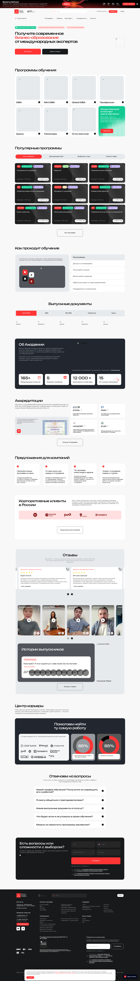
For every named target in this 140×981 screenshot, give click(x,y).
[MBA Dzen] (23, 928)
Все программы (70, 233)
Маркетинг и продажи (46, 929)
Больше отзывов (70, 686)
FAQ (83, 922)
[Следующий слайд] (72, 594)
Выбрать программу (129, 3)
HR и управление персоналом (48, 931)
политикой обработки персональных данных (95, 869)
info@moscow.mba (102, 11)
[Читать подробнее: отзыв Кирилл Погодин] (25, 586)
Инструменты (86, 920)
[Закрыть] (137, 4)
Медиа (84, 918)
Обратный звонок (23, 924)
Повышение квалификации (68, 907)
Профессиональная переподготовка (66, 905)
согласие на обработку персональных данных (90, 870)
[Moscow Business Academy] (19, 11)
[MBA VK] (18, 928)
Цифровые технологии (46, 920)
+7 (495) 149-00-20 (22, 919)
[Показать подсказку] (49, 313)
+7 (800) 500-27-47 (22, 915)
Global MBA (43, 910)
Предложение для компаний (70, 530)
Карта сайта (120, 972)
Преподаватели (86, 909)
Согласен (30, 977)
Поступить (28, 51)
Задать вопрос (55, 51)
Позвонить (113, 11)
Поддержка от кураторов (84, 289)
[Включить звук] (38, 633)
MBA (41, 906)
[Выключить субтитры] (35, 633)
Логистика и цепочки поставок (69, 918)
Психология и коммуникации (48, 924)
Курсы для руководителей (68, 909)
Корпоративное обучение (68, 911)
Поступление (79, 257)
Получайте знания (81, 270)
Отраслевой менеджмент (47, 925)
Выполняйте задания (82, 276)
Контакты (93, 18)
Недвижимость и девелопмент (70, 920)
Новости (106, 906)
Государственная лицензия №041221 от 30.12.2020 (54, 937)
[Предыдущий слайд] (68, 594)
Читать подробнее (29, 666)
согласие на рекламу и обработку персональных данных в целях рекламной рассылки (101, 961)
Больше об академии (70, 442)
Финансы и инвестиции (46, 927)
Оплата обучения (108, 911)
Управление (43, 918)
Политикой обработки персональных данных (64, 973)
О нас (83, 904)
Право (41, 922)
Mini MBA (42, 908)
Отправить (96, 861)
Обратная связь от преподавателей (89, 282)
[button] (99, 844)
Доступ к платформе (82, 263)
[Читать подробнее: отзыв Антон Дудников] (78, 586)
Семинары (59, 18)
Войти (122, 11)
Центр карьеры (108, 910)
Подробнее (106, 130)
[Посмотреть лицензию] (19, 431)
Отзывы (106, 908)
